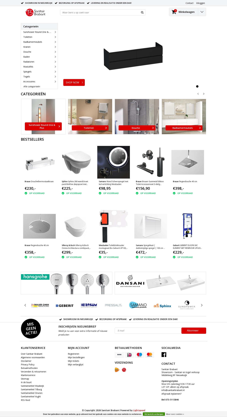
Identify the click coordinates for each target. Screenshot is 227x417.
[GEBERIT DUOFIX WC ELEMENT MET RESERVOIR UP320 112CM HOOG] (187, 226)
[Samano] (138, 305)
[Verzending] (117, 369)
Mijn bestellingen (76, 357)
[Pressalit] (113, 305)
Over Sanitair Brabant (31, 353)
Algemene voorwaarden (33, 357)
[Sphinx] (162, 305)
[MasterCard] (149, 355)
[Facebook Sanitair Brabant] (164, 355)
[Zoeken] (142, 12)
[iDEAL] (129, 355)
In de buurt (26, 382)
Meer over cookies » (175, 414)
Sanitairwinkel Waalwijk (32, 385)
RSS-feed (25, 400)
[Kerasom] (89, 305)
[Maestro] (139, 355)
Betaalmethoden (29, 368)
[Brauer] (40, 305)
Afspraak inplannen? (171, 396)
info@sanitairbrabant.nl (173, 390)
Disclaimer (26, 360)
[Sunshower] (187, 305)
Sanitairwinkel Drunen (31, 392)
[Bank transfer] (119, 355)
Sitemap (25, 378)
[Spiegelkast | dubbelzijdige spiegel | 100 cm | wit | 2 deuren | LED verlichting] (150, 226)
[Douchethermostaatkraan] (39, 162)
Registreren (73, 353)
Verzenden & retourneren (33, 371)
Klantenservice (28, 375)
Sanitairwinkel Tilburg (31, 389)
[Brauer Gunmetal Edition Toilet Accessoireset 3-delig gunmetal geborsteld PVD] (150, 162)
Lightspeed (139, 410)
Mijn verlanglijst (75, 364)
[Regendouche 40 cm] (187, 162)
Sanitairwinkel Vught (31, 396)
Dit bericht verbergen (154, 414)
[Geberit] (64, 305)
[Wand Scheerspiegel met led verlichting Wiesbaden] (113, 162)
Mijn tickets (73, 360)
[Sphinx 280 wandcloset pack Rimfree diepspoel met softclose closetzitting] (76, 162)
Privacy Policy (27, 364)
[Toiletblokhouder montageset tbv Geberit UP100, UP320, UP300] (113, 226)
